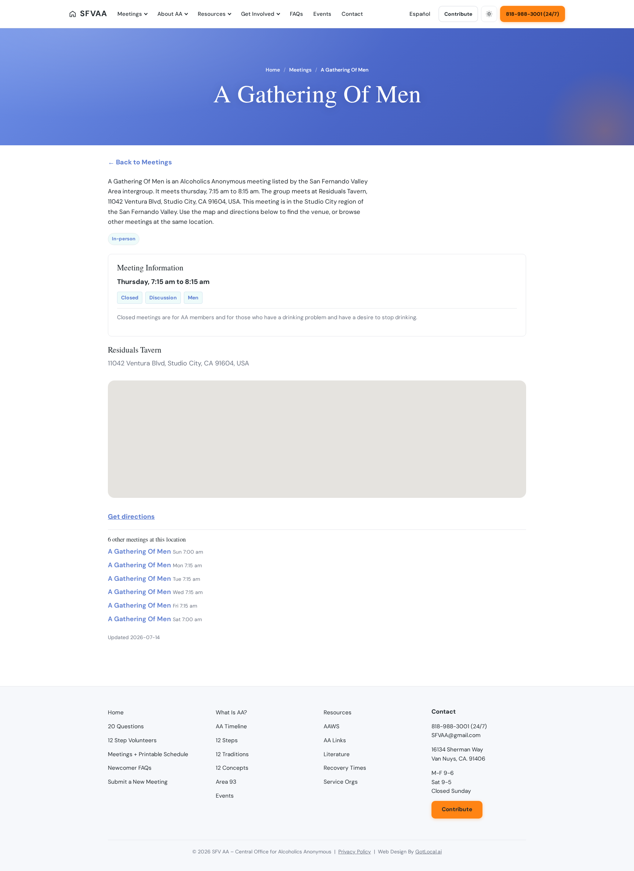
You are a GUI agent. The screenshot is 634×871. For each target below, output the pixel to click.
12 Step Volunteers (132, 740)
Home (273, 69)
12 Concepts (232, 768)
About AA (169, 14)
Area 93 (226, 782)
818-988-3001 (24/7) (532, 14)
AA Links (335, 740)
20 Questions (126, 726)
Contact (352, 14)
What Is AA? (231, 712)
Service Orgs (341, 782)
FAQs (296, 14)
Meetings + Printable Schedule (148, 754)
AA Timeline (231, 726)
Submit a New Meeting (138, 782)
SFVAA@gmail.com (456, 735)
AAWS (331, 726)
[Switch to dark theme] (489, 14)
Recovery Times (345, 768)
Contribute (458, 14)
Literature (337, 754)
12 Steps (227, 740)
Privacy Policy (354, 851)
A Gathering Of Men (139, 551)
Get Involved (257, 14)
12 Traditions (232, 754)
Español (419, 14)
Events (322, 14)
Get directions (131, 516)
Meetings (129, 14)
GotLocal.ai (428, 851)
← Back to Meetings (140, 162)
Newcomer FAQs (130, 768)
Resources (212, 14)
